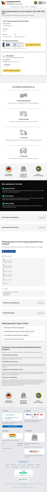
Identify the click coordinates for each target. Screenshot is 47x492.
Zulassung (22, 6)
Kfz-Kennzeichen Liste (25, 466)
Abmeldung (27, 6)
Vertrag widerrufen (23, 461)
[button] (23, 328)
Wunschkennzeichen (15, 6)
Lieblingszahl (7, 64)
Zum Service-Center (12, 426)
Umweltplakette (33, 6)
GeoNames (29, 487)
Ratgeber (38, 466)
